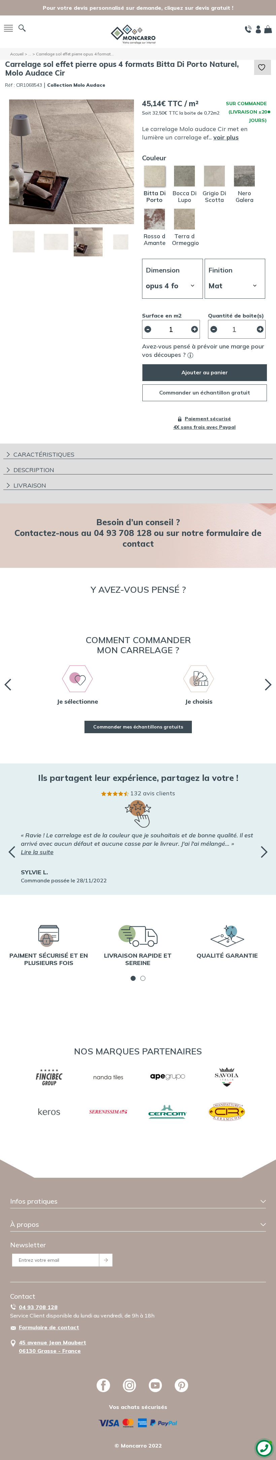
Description (33, 470)
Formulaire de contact (49, 1327)
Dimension (163, 270)
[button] (133, 978)
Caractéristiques (43, 454)
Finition (220, 270)
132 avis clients (152, 793)
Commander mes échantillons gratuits (138, 727)
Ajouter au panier (204, 372)
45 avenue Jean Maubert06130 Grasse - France (52, 1346)
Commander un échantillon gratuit (204, 392)
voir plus (226, 137)
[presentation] (7, 685)
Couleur (154, 158)
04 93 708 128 (38, 1307)
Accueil (17, 53)
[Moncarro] (133, 33)
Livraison (29, 485)
